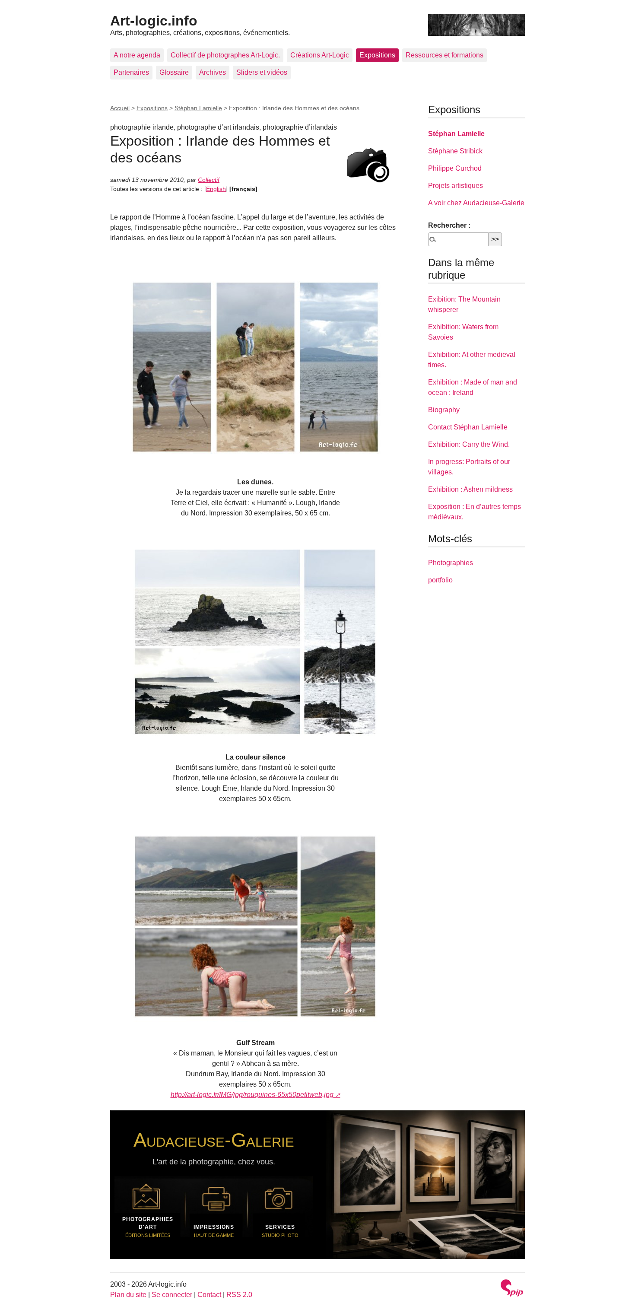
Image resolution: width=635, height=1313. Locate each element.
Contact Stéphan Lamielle (468, 427)
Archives (212, 72)
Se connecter (172, 1294)
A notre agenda (137, 55)
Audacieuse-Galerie (213, 1140)
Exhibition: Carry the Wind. (469, 444)
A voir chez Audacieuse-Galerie (476, 203)
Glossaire (174, 72)
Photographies (450, 562)
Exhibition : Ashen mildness (470, 489)
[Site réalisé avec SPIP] (512, 1289)
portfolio (440, 580)
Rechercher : (449, 225)
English (216, 188)
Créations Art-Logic (319, 55)
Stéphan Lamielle (198, 108)
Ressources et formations (444, 55)
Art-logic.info (153, 21)
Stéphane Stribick (455, 151)
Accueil (120, 108)
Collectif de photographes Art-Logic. (225, 55)
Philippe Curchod (455, 168)
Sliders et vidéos (261, 72)
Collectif (208, 179)
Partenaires (131, 72)
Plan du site (128, 1294)
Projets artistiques (455, 185)
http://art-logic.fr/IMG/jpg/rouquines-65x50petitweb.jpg (252, 1094)
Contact (209, 1294)
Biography (444, 409)
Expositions (377, 55)
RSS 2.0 (239, 1294)
